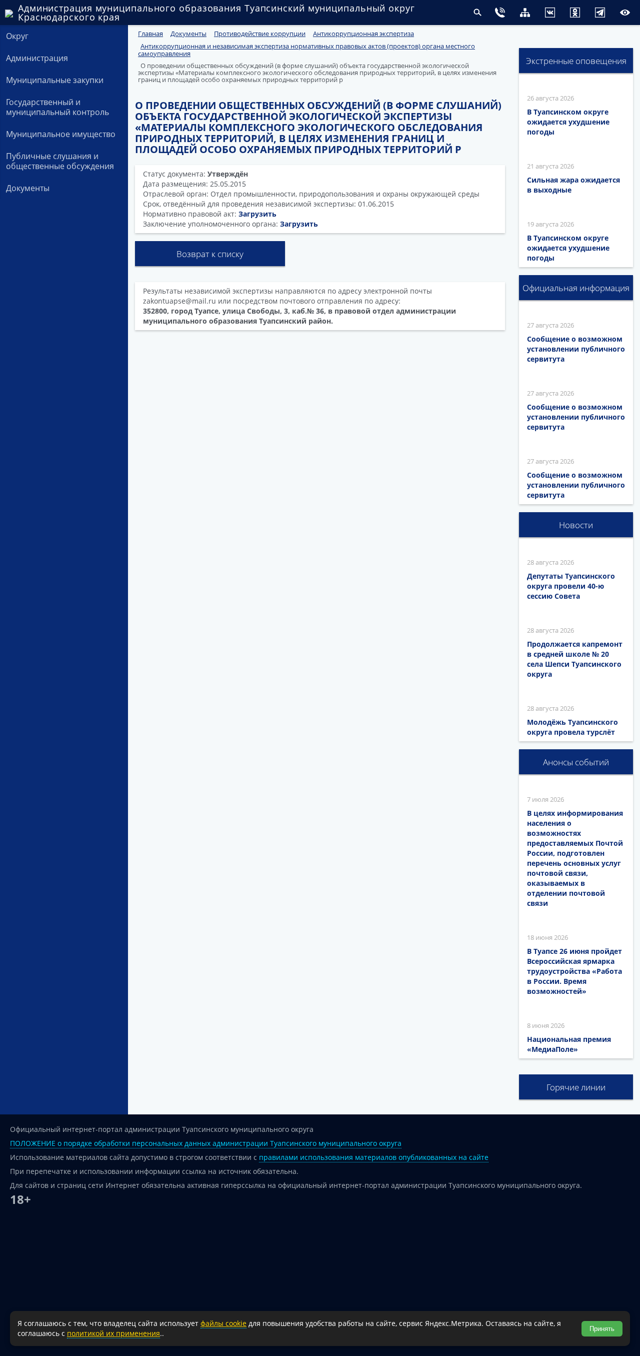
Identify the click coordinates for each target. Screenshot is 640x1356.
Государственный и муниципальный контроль (57, 107)
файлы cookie (223, 1323)
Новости (576, 525)
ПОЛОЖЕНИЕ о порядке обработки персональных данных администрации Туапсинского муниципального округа (206, 1143)
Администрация (37, 58)
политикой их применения (113, 1333)
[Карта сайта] (505, 14)
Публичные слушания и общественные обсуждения (60, 161)
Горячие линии (576, 1087)
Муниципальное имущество (61, 134)
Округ (17, 36)
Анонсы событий (576, 762)
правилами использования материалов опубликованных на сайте (373, 1157)
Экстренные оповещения (576, 61)
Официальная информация (576, 288)
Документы (28, 188)
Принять (602, 1328)
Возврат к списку (210, 254)
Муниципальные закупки (55, 80)
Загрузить (257, 214)
